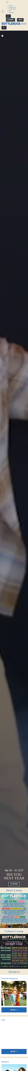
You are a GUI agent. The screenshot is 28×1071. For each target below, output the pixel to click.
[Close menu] (7, 2)
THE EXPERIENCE (14, 884)
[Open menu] (2, 11)
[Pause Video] (2, 36)
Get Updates (10, 20)
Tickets (20, 20)
